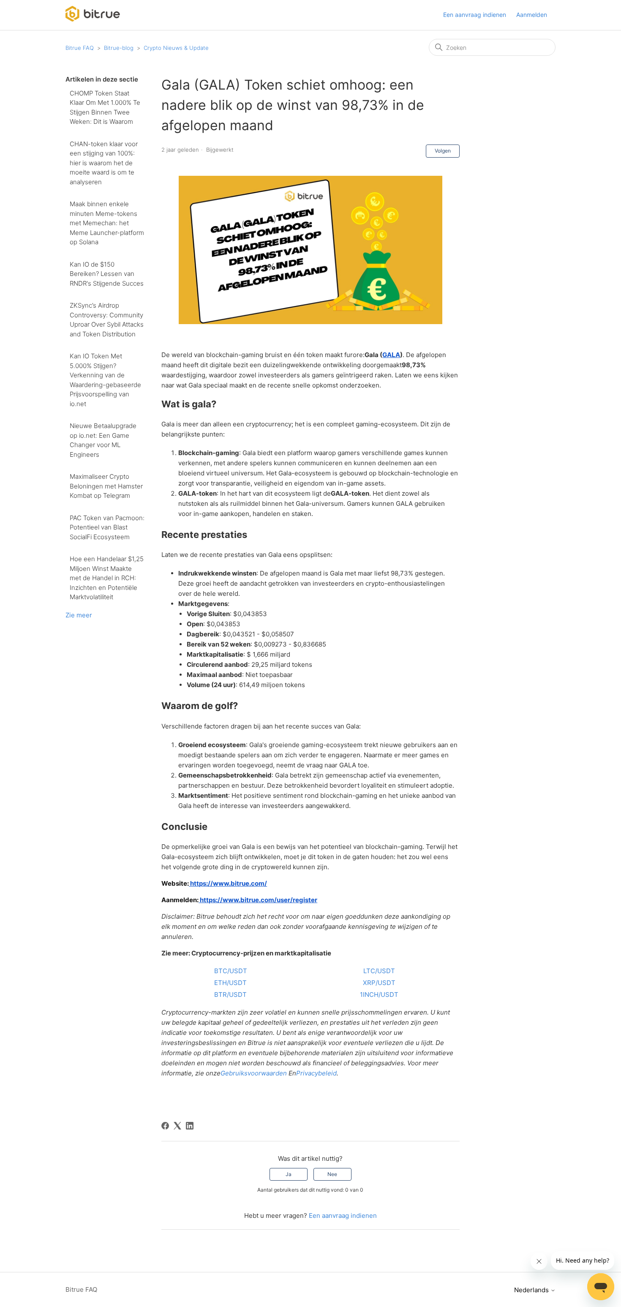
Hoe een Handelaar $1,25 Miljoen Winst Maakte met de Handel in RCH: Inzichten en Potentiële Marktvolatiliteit (107, 578)
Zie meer (78, 615)
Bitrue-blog (118, 47)
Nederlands (532, 1289)
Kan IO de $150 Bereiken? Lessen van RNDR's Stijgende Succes (107, 273)
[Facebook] (165, 1126)
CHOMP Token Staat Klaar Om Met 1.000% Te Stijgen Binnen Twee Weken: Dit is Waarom (105, 107)
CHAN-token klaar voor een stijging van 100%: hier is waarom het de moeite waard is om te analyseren (104, 163)
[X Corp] (177, 1126)
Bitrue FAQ (79, 47)
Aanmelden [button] (531, 14)
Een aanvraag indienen (474, 14)
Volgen (443, 150)
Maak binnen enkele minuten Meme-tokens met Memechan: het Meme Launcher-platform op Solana (107, 223)
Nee (332, 1174)
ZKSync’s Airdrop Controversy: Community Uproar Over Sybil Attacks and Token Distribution (107, 319)
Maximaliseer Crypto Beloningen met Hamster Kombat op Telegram (106, 485)
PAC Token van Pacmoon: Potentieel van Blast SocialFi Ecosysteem (107, 527)
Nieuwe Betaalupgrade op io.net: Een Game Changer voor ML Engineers (103, 440)
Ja (288, 1174)
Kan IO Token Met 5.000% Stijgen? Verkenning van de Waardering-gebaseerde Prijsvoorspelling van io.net (105, 380)
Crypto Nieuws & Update (176, 47)
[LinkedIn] (189, 1126)
